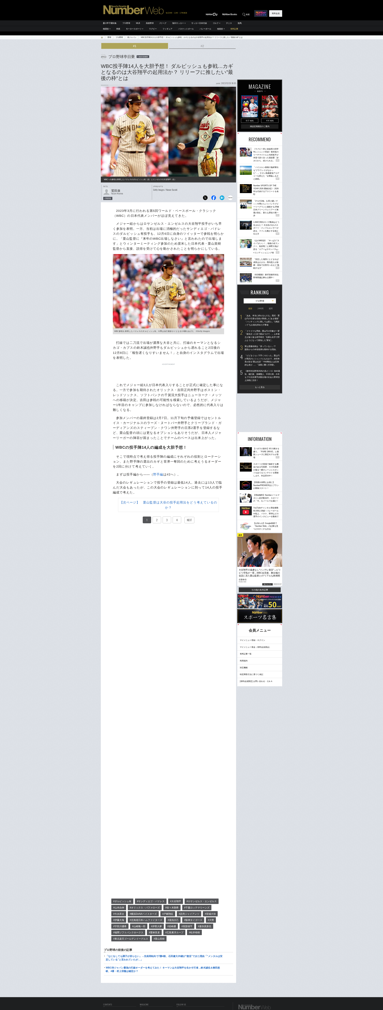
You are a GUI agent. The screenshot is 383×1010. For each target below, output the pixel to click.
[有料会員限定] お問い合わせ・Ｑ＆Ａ (256, 681)
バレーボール (205, 29)
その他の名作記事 (259, 590)
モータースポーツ (134, 29)
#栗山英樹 (159, 938)
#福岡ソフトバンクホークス (128, 932)
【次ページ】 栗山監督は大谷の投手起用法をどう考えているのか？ (168, 505)
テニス (229, 23)
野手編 (158, 474)
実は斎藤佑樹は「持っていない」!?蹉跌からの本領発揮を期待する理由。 (261, 348)
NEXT (189, 520)
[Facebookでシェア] (213, 198)
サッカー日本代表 (199, 23)
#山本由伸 (118, 907)
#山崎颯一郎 (138, 926)
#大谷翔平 (175, 901)
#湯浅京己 (173, 920)
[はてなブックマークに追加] (222, 198)
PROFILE (108, 198)
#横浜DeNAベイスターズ (143, 914)
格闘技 (106, 29)
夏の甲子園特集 (110, 23)
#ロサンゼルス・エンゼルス (202, 901)
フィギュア (167, 29)
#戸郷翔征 (167, 914)
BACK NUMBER (143, 56)
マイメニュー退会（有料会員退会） (255, 647)
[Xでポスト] (205, 198)
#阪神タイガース (193, 920)
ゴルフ (216, 23)
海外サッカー (178, 23)
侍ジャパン (131, 37)
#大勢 (211, 920)
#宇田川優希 (120, 926)
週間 (271, 308)
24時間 (260, 308)
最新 (250, 308)
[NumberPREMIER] (260, 13)
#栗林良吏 (154, 932)
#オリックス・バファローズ (145, 907)
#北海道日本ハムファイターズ (146, 920)
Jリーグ (162, 23)
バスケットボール (186, 29)
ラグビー (153, 29)
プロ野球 (126, 23)
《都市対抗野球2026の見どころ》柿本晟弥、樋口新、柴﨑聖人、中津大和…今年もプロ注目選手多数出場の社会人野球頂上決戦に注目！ (262, 375)
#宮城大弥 (210, 914)
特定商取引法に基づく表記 (251, 674)
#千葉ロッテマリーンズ (196, 907)
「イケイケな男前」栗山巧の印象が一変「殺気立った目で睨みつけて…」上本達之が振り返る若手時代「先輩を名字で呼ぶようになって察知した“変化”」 (262, 335)
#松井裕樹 (194, 932)
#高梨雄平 (186, 926)
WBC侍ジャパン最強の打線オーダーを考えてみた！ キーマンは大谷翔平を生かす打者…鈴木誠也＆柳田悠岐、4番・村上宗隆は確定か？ (163, 969)
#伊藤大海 (118, 920)
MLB (138, 23)
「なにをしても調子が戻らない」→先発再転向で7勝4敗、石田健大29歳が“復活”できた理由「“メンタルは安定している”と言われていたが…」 (164, 958)
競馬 (240, 23)
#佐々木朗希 (172, 907)
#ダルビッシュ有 (122, 901)
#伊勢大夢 (156, 926)
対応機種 (244, 667)
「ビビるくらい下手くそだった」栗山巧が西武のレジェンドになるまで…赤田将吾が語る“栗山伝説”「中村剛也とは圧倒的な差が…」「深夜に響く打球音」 (262, 360)
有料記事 (234, 29)
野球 (109, 37)
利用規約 (244, 661)
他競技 (220, 29)
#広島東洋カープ (174, 932)
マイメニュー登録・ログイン (252, 640)
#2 (202, 46)
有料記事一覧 (245, 654)
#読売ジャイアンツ (189, 914)
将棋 (118, 29)
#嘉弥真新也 (204, 926)
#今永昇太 (118, 914)
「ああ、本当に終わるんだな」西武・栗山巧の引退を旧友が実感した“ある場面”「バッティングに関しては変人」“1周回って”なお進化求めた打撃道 (262, 320)
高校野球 (150, 23)
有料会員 (276, 13)
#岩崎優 (171, 926)
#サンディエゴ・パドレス (151, 901)
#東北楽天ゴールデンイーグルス (130, 938)
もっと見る (260, 387)
